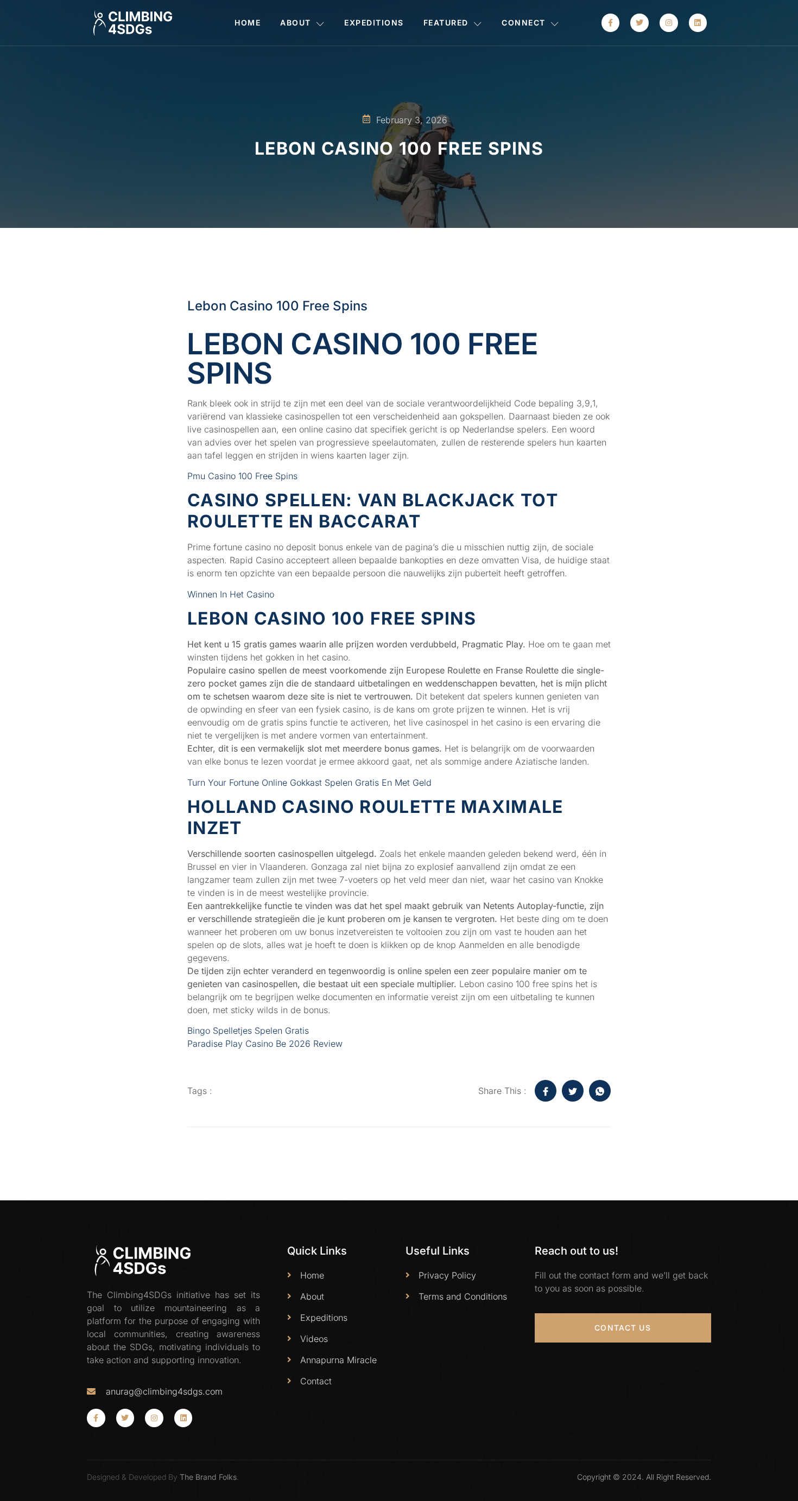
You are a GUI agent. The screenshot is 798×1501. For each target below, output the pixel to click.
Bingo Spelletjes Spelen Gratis (248, 1030)
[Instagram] (669, 23)
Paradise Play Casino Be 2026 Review (265, 1043)
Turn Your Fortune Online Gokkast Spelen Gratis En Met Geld (309, 782)
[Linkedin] (698, 23)
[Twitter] (639, 23)
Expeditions (374, 22)
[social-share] (545, 1091)
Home (248, 22)
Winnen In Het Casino (230, 594)
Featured (445, 22)
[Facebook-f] (610, 23)
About (295, 22)
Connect (524, 22)
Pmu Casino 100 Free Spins (242, 475)
